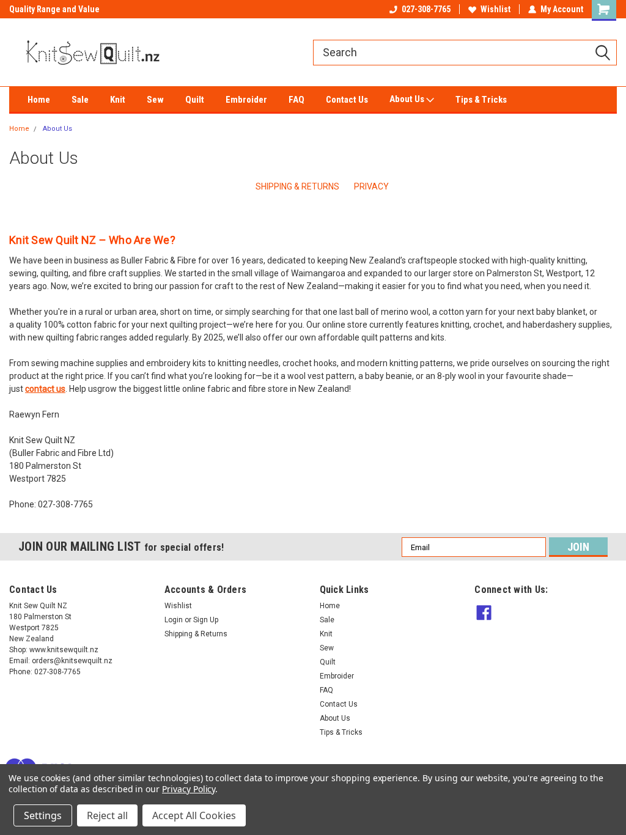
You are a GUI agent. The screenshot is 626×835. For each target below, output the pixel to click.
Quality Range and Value (54, 9)
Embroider (246, 99)
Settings (43, 815)
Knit (117, 99)
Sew (155, 99)
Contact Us (347, 99)
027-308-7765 (426, 9)
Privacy (371, 186)
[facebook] (484, 612)
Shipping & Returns (297, 186)
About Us (407, 99)
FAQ (296, 99)
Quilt (194, 99)
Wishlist (495, 9)
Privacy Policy (188, 789)
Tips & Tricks (481, 99)
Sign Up (205, 620)
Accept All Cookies (194, 815)
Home (39, 99)
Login (173, 620)
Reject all (107, 815)
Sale (80, 99)
